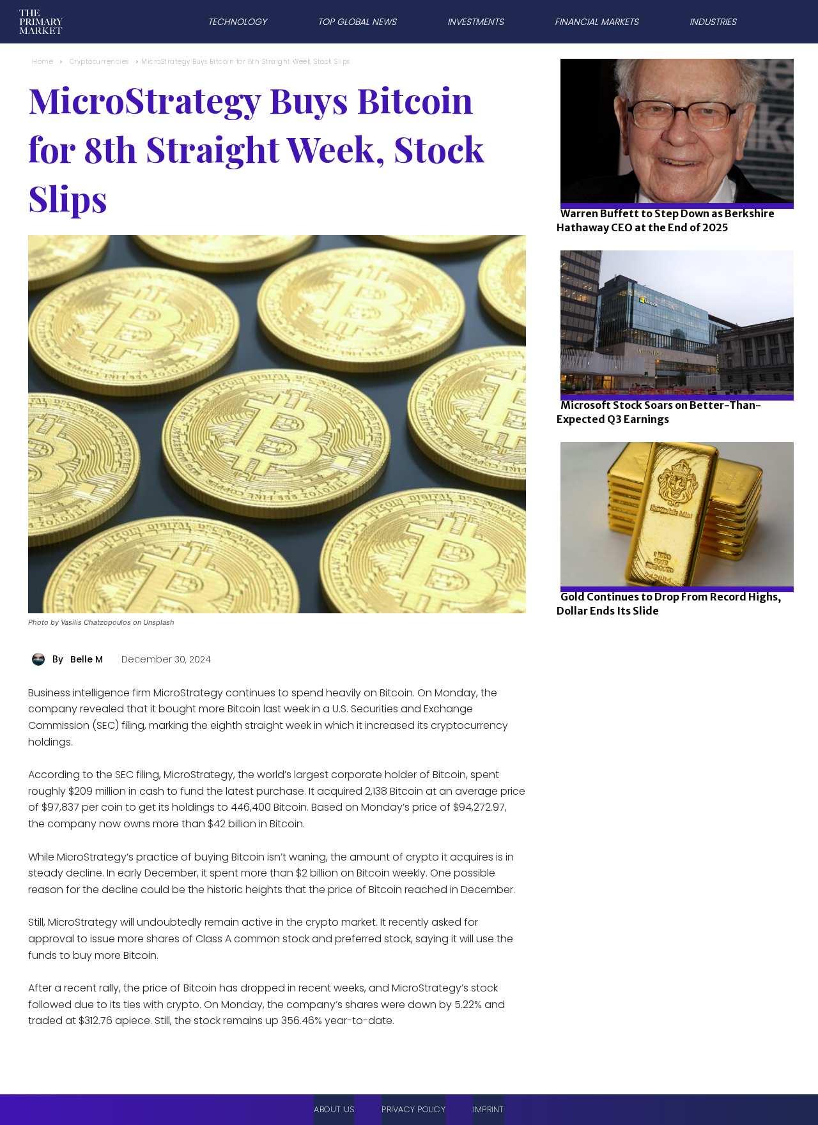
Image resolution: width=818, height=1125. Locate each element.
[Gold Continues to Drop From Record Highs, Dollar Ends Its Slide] (673, 557)
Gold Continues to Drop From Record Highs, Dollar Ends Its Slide (669, 603)
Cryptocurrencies (99, 61)
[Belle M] (40, 659)
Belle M (86, 659)
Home (42, 61)
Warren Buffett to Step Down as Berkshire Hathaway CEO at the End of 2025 (666, 220)
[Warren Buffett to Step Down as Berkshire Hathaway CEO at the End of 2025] (673, 174)
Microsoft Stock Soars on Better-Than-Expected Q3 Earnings (659, 412)
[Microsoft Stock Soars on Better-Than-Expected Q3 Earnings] (673, 366)
